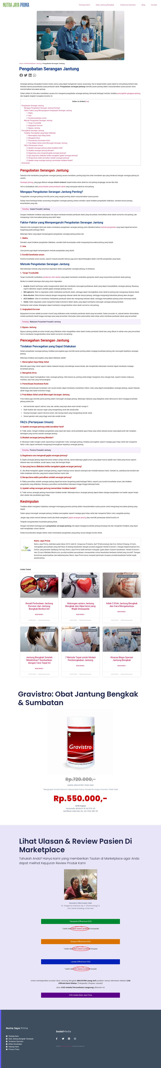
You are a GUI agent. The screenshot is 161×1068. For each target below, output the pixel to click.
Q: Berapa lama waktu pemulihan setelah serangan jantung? (48, 158)
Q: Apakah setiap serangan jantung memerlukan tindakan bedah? (50, 160)
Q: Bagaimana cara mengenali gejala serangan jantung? (46, 153)
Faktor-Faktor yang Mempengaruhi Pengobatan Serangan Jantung (48, 110)
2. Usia (29, 116)
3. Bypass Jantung (33, 128)
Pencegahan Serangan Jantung (32, 131)
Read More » (39, 614)
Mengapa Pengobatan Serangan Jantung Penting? (42, 108)
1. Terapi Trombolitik (34, 123)
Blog (143, 5)
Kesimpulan (25, 163)
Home (21, 63)
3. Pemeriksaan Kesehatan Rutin (38, 141)
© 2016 (58, 1046)
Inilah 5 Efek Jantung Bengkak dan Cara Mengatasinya (121, 604)
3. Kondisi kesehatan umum (37, 118)
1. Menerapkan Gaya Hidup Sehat (38, 135)
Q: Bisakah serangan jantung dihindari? (40, 150)
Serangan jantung (26, 182)
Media (63, 1031)
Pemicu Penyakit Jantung (40, 450)
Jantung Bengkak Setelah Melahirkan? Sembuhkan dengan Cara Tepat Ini (39, 660)
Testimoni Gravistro (128, 5)
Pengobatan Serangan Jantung (32, 106)
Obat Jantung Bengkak (105, 5)
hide (87, 101)
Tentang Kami (84, 5)
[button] (21, 75)
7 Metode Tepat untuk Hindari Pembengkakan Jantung (80, 658)
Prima (17, 1028)
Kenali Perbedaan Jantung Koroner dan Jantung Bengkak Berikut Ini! (39, 606)
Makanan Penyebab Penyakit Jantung (45, 322)
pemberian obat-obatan (52, 277)
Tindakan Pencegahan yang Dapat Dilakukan (40, 133)
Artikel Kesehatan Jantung (32, 63)
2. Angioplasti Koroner (35, 126)
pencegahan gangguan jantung (128, 93)
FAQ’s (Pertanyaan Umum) (33, 145)
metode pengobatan (108, 227)
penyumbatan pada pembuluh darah (51, 187)
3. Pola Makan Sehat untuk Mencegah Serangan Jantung (47, 143)
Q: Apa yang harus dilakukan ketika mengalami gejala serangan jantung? (52, 156)
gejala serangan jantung (77, 518)
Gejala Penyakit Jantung (40, 209)
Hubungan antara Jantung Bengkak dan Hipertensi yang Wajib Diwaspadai (80, 606)
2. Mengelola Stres (33, 138)
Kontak (154, 5)
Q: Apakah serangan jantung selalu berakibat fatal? (45, 148)
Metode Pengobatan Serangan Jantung (38, 120)
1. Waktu (30, 113)
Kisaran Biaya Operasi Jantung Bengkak (122, 658)
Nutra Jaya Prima (66, 1046)
